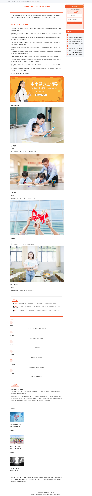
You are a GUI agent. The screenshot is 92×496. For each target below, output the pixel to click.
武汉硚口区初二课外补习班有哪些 (75, 52)
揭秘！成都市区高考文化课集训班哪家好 (76, 37)
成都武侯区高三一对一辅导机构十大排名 (76, 54)
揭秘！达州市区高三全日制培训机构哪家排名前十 (76, 45)
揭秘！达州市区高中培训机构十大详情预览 (76, 39)
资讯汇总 (14, 1)
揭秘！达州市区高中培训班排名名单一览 (76, 48)
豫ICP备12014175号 (50, 492)
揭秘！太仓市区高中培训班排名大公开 (76, 50)
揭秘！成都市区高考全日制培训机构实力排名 (76, 41)
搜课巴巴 (10, 1)
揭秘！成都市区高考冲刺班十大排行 (76, 43)
